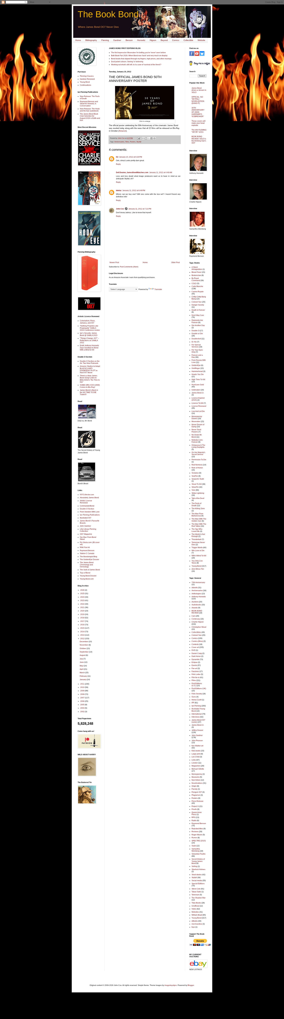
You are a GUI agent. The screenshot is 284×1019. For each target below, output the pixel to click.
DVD (193, 650)
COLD (194, 283)
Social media (197, 880)
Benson (129, 40)
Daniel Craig (197, 653)
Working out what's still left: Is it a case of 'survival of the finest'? (136, 65)
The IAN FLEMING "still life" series (199, 131)
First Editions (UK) (199, 689)
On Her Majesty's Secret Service (198, 453)
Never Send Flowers (196, 431)
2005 (82, 705)
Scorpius (195, 473)
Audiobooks (196, 605)
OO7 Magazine (86, 534)
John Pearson (197, 741)
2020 (82, 611)
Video (194, 909)
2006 (82, 701)
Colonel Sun (197, 302)
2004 (82, 708)
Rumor (194, 838)
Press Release (197, 801)
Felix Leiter (196, 674)
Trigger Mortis (197, 548)
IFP (193, 703)
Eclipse (194, 662)
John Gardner (85, 526)
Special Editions (198, 884)
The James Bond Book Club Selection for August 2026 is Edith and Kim (90, 117)
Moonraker (196, 421)
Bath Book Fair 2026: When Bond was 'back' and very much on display (139, 56)
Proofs (194, 809)
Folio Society (197, 694)
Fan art (194, 668)
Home (78, 40)
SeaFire (195, 476)
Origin (194, 786)
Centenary (196, 619)
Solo (193, 490)
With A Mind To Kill (199, 556)
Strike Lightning (198, 493)
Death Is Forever (198, 310)
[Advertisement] (86, 853)
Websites (195, 912)
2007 (82, 698)
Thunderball (196, 539)
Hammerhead (197, 371)
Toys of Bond (85, 573)
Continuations (85, 85)
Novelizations (197, 783)
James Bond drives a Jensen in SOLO (199, 90)
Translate (158, 289)
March (82, 673)
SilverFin (195, 487)
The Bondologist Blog (88, 557)
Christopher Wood (199, 627)
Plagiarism (196, 795)
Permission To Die (199, 460)
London (195, 763)
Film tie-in (195, 677)
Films (127, 142)
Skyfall (138, 142)
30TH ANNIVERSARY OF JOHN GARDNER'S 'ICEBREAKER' (198, 112)
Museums (195, 777)
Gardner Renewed (87, 79)
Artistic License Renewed (86, 502)
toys (193, 927)
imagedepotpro (170, 985)
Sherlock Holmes (198, 869)
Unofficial (195, 906)
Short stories (197, 875)
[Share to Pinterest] (154, 138)
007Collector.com (87, 495)
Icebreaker (196, 390)
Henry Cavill (196, 700)
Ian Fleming (196, 706)
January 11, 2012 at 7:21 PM (139, 209)
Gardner (117, 40)
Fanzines (195, 671)
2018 (82, 618)
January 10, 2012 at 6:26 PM (130, 157)
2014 (82, 632)
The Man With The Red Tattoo (199, 525)
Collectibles (196, 632)
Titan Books (196, 903)
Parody (194, 789)
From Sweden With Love (90, 512)
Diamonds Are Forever (197, 321)
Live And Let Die (198, 411)
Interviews (196, 717)
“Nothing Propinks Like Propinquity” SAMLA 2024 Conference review (90, 328)
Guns (194, 697)
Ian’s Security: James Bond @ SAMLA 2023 (88, 334)
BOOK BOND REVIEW (197, 612)
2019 (82, 614)
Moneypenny (197, 774)
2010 (82, 687)
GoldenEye (196, 365)
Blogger (191, 985)
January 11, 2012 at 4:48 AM (160, 172)
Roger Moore (197, 835)
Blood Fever (196, 272)
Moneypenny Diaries (197, 417)
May (82, 666)
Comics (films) (197, 641)
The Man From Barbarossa (197, 515)
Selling (194, 866)
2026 (82, 590)
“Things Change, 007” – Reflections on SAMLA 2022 (89, 340)
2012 (82, 639)
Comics (175, 40)
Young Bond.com (87, 579)
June (82, 662)
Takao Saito (196, 892)
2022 (82, 604)
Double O (195, 331)
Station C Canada (87, 553)
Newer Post (114, 262)
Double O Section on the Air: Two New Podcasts (90, 362)
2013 (82, 635)
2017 (82, 621)
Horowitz (141, 40)
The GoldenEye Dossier (89, 559)
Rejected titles (197, 829)
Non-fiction (196, 780)
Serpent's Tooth (198, 479)
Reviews (195, 832)
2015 (82, 628)
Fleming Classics (87, 76)
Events (194, 665)
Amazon (122, 131)
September (84, 652)
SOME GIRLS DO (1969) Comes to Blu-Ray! (90, 386)
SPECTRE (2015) (199, 841)
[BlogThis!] (146, 138)
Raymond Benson (87, 550)
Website (201, 40)
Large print (196, 754)
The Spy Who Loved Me (197, 530)
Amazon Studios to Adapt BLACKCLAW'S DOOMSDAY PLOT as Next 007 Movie (90, 369)
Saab (194, 846)
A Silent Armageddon (197, 268)
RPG (193, 817)
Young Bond (85, 82)
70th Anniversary (198, 582)
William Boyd (197, 915)
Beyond (164, 40)
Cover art (195, 647)
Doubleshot (196, 339)
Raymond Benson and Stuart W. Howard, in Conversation (89, 103)
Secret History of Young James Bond (198, 861)
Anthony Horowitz (199, 597)
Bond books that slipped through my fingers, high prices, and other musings (141, 59)
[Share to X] (148, 138)
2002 (82, 712)
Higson (153, 40)
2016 (82, 625)
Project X (195, 806)
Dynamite (195, 659)
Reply (118, 164)
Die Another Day (198, 325)
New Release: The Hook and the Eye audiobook (90, 110)
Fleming (105, 40)
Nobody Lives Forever (197, 441)
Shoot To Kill (197, 484)
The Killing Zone (198, 509)
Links (194, 760)
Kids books (196, 751)
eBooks (195, 921)
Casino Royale (198, 292)
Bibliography (91, 40)
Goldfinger (196, 368)
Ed (117, 157)
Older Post (175, 262)
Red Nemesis (197, 465)
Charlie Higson (198, 622)
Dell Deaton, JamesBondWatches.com (132, 172)
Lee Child (195, 757)
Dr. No (194, 342)
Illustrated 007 (85, 518)
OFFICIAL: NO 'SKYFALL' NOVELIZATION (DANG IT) (198, 100)
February (83, 676)
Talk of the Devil (198, 498)
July (81, 659)
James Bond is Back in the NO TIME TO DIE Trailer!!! (89, 392)
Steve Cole (196, 889)
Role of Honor (197, 468)
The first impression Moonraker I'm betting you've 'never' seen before (138, 53)
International (197, 714)
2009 (82, 691)
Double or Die (197, 334)
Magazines (196, 766)
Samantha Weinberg (196, 850)
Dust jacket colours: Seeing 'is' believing (127, 62)
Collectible (188, 40)
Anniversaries (119, 142)
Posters (132, 142)
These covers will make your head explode (198, 123)
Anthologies (196, 594)
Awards (195, 608)
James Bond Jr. (198, 393)
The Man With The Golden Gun (199, 520)
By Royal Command (196, 279)
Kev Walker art (197, 746)
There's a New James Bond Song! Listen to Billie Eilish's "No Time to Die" (90, 379)
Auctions (195, 602)
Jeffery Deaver (197, 730)
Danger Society (198, 305)
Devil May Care (198, 315)
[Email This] (143, 138)
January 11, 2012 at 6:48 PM (133, 190)
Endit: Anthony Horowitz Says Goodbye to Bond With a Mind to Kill (89, 347)
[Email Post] (138, 138)
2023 (82, 600)
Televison (195, 895)
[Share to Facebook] (151, 138)
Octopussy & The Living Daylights (198, 446)
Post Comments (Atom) (129, 267)
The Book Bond (108, 14)
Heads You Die (198, 374)
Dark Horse (196, 656)
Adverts (195, 588)
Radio (194, 820)
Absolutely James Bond (89, 498)
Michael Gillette (198, 769)
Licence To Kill (197, 403)
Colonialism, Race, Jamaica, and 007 (87, 322)
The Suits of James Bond (90, 570)
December (84, 642)
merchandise (197, 924)
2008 (82, 694)
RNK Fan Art (85, 547)
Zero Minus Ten (198, 569)
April (82, 669)
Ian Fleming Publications (90, 515)
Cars (193, 616)
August (83, 655)
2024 (82, 597)
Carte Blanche (197, 286)
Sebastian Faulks (198, 854)
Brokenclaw (196, 275)
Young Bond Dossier (88, 576)
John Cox (120, 209)
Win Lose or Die (198, 550)
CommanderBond (87, 506)
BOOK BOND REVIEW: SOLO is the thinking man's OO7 (199, 140)
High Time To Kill (198, 379)
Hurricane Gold (198, 385)
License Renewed (199, 406)
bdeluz (118, 190)
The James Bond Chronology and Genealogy (86, 564)
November (84, 645)
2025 (82, 593)
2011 (82, 684)
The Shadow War (198, 898)
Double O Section (87, 509)
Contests (195, 644)
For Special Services (196, 346)
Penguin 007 (197, 792)
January (83, 679)
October (83, 648)
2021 (82, 607)
